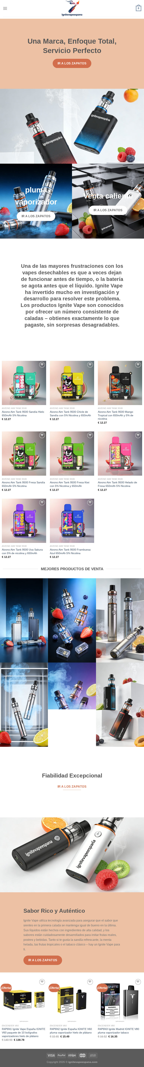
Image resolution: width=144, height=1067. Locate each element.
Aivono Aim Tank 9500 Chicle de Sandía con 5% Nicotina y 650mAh (70, 413)
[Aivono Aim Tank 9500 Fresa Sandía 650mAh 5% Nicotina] (24, 453)
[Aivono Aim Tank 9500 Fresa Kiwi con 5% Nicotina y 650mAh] (72, 453)
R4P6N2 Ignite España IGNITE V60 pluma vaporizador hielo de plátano (71, 1030)
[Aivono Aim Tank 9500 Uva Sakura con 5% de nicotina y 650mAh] (24, 521)
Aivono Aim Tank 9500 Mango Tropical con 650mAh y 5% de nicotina (115, 415)
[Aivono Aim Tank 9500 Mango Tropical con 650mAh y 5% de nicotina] (120, 383)
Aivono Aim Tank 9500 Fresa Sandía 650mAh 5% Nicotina (23, 484)
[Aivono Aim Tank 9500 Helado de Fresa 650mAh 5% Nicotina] (120, 453)
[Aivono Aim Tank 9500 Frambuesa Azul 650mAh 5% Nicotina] (72, 521)
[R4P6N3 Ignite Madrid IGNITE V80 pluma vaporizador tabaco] (120, 1000)
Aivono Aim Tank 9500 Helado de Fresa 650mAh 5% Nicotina (117, 484)
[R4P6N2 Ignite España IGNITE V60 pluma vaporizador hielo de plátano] (72, 1000)
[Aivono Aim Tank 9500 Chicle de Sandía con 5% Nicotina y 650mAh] (72, 383)
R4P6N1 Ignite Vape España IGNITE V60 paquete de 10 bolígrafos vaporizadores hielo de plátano (23, 1032)
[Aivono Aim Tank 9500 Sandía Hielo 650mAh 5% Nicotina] (24, 383)
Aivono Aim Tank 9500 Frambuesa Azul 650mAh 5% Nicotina (70, 551)
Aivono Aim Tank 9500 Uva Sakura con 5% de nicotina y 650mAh (22, 551)
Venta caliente (108, 196)
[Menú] (5, 8)
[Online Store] (72, 8)
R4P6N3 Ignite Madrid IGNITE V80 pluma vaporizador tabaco (118, 1030)
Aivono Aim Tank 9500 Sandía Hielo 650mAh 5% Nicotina (23, 413)
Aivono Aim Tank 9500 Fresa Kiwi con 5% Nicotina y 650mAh (69, 484)
